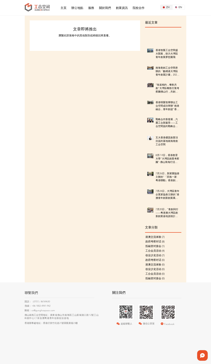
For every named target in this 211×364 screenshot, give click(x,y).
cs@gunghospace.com (43, 310)
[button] (77, 8)
